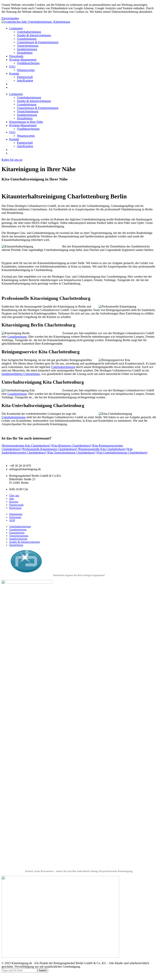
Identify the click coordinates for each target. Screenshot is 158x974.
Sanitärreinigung (27, 49)
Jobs (11, 498)
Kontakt (14, 73)
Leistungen (16, 28)
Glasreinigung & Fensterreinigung (37, 42)
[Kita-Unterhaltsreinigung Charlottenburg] (121, 452)
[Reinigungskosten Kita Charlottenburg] (26, 445)
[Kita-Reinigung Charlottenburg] (71, 445)
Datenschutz (15, 514)
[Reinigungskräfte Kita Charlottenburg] (102, 449)
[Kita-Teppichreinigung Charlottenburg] (71, 452)
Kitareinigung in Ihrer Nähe (26, 121)
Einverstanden (10, 18)
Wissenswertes (26, 70)
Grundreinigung (26, 38)
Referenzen (15, 508)
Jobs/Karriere (25, 80)
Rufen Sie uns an (12, 159)
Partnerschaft (25, 77)
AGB (12, 520)
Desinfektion (25, 52)
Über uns (14, 495)
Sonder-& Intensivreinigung (34, 35)
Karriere (13, 501)
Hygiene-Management (22, 59)
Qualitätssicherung (28, 63)
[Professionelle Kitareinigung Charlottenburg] (49, 449)
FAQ (12, 66)
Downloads (16, 56)
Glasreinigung (16, 532)
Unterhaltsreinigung (29, 31)
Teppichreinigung (27, 45)
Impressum (15, 517)
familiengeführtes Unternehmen (21, 374)
